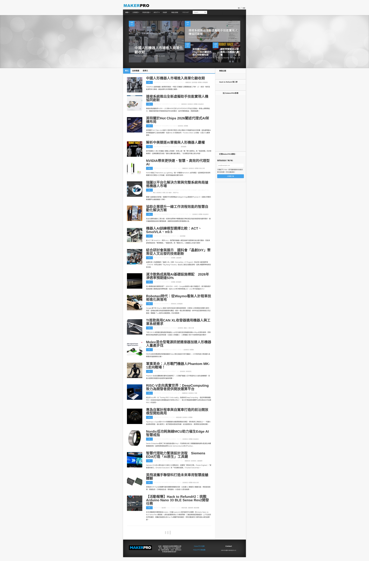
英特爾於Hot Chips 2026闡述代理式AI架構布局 (201, 52)
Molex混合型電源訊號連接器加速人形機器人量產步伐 (178, 343)
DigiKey (173, 508)
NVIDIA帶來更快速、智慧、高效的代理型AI (178, 162)
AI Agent (174, 82)
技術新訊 (190, 104)
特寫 (195, 393)
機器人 (170, 192)
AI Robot (181, 82)
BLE (169, 508)
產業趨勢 (205, 82)
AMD (178, 534)
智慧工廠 (165, 192)
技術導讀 (194, 82)
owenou (165, 236)
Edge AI (180, 349)
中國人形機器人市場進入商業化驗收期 (175, 78)
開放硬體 (196, 508)
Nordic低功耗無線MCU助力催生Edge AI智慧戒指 (177, 433)
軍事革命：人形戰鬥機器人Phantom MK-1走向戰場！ (178, 365)
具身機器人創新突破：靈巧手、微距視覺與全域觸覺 (177, 528)
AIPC (179, 393)
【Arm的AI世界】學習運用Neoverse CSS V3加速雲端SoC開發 (178, 552)
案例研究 (174, 303)
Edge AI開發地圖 (176, 417)
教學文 (197, 558)
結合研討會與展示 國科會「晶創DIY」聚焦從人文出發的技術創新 (178, 252)
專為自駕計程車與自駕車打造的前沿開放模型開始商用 (177, 411)
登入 (239, 8)
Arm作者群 (165, 558)
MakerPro (147, 56)
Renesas (149, 192)
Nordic (173, 439)
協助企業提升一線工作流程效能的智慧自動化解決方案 (177, 208)
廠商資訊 (184, 104)
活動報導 (178, 258)
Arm (172, 558)
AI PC (175, 393)
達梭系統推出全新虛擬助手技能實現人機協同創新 (177, 98)
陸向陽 (164, 508)
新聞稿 (200, 82)
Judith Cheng (167, 190)
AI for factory (185, 190)
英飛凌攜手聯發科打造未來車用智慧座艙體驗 (177, 476)
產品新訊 (201, 104)
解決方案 (202, 168)
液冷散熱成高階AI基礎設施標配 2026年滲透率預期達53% (177, 276)
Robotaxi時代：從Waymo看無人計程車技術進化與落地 (178, 298)
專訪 (154, 192)
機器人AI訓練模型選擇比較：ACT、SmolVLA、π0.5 (174, 230)
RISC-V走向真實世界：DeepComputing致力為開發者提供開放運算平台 (177, 387)
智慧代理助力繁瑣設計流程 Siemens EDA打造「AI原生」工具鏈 (175, 455)
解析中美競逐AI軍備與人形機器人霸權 (229, 52)
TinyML (179, 439)
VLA (179, 146)
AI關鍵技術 (187, 82)
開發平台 (176, 192)
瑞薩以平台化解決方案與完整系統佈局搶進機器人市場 (177, 184)
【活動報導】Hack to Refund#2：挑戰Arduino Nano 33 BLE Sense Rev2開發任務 (177, 500)
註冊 (244, 8)
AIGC (179, 104)
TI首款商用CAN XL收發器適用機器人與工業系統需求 (178, 322)
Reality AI (205, 190)
